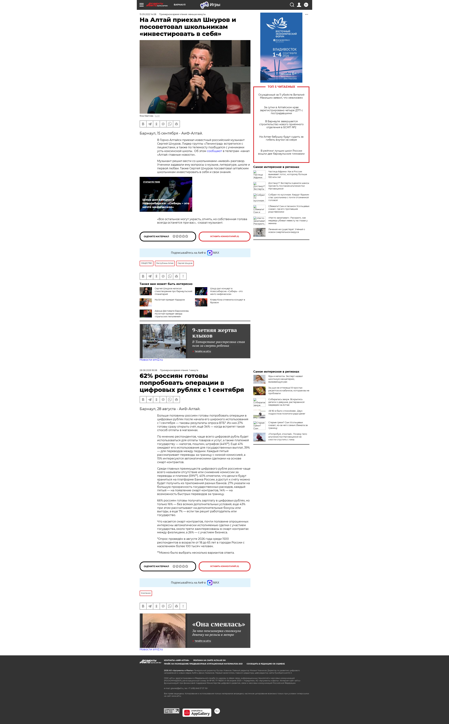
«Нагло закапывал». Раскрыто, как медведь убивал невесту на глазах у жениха (288, 220)
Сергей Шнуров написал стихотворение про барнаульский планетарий (173, 291)
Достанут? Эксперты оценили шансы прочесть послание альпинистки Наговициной (288, 186)
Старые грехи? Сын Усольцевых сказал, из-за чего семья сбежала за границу (288, 425)
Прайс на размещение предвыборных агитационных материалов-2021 (203, 664)
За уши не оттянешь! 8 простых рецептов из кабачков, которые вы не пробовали (288, 390)
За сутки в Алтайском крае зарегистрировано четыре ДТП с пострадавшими (281, 110)
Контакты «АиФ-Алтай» (176, 660)
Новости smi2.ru (151, 359)
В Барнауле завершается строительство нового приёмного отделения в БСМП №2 (281, 124)
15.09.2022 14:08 (148, 14)
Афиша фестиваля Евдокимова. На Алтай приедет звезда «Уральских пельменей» (172, 314)
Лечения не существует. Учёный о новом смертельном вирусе (286, 230)
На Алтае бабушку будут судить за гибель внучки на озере (281, 138)
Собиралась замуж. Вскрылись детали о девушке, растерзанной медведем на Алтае (286, 402)
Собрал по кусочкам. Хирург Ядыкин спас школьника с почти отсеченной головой (288, 197)
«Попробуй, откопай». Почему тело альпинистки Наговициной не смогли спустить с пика (287, 437)
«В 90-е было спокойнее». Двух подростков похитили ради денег (286, 412)
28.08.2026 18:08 (148, 370)
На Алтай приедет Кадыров (170, 299)
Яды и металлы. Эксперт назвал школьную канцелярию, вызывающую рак (285, 379)
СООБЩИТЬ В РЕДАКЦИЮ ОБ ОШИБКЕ (266, 664)
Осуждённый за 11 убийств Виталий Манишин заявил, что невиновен (281, 96)
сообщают (215, 151)
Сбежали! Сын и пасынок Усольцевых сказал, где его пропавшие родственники (288, 209)
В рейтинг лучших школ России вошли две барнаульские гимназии (281, 152)
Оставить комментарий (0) (224, 236)
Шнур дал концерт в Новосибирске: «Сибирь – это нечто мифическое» (226, 291)
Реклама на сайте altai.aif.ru (209, 660)
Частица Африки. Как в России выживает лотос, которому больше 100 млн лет (287, 174)
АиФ (157, 116)
